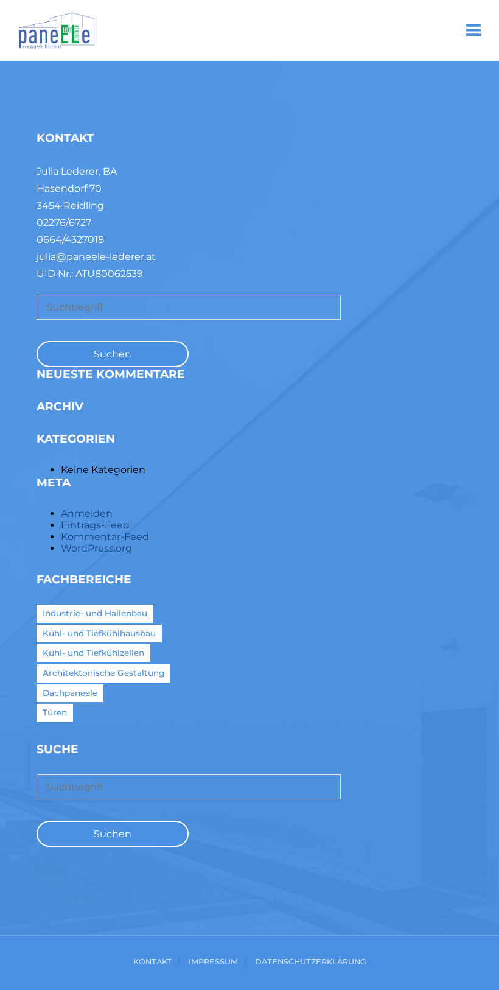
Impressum (213, 962)
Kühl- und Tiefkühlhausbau (99, 633)
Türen (55, 712)
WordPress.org (96, 548)
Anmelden (87, 513)
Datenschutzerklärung (310, 962)
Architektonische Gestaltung (103, 673)
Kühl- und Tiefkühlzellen (93, 653)
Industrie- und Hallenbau (95, 613)
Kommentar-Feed (105, 536)
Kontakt (152, 962)
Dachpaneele (70, 693)
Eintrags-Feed (95, 525)
